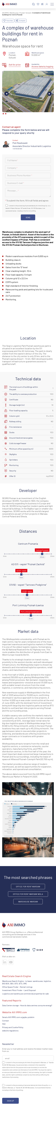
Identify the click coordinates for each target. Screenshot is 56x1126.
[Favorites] (38, 4)
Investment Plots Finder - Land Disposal (19, 990)
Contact (5, 1020)
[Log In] (47, 4)
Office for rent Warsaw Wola (28, 894)
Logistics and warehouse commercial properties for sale (25, 993)
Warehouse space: (38, 53)
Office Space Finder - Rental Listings (17, 987)
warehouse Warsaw (28, 901)
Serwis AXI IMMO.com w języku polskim (18, 1017)
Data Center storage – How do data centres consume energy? (27, 1005)
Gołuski (28, 13)
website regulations (10, 1030)
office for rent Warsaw (28, 886)
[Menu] (52, 4)
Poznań (22, 13)
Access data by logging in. (44, 66)
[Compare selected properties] (42, 4)
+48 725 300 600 (17, 149)
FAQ (3, 1024)
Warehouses (14, 13)
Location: (12, 53)
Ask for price (15, 64)
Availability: (36, 64)
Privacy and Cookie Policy (12, 1027)
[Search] (33, 4)
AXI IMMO (5, 13)
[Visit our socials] (4, 962)
